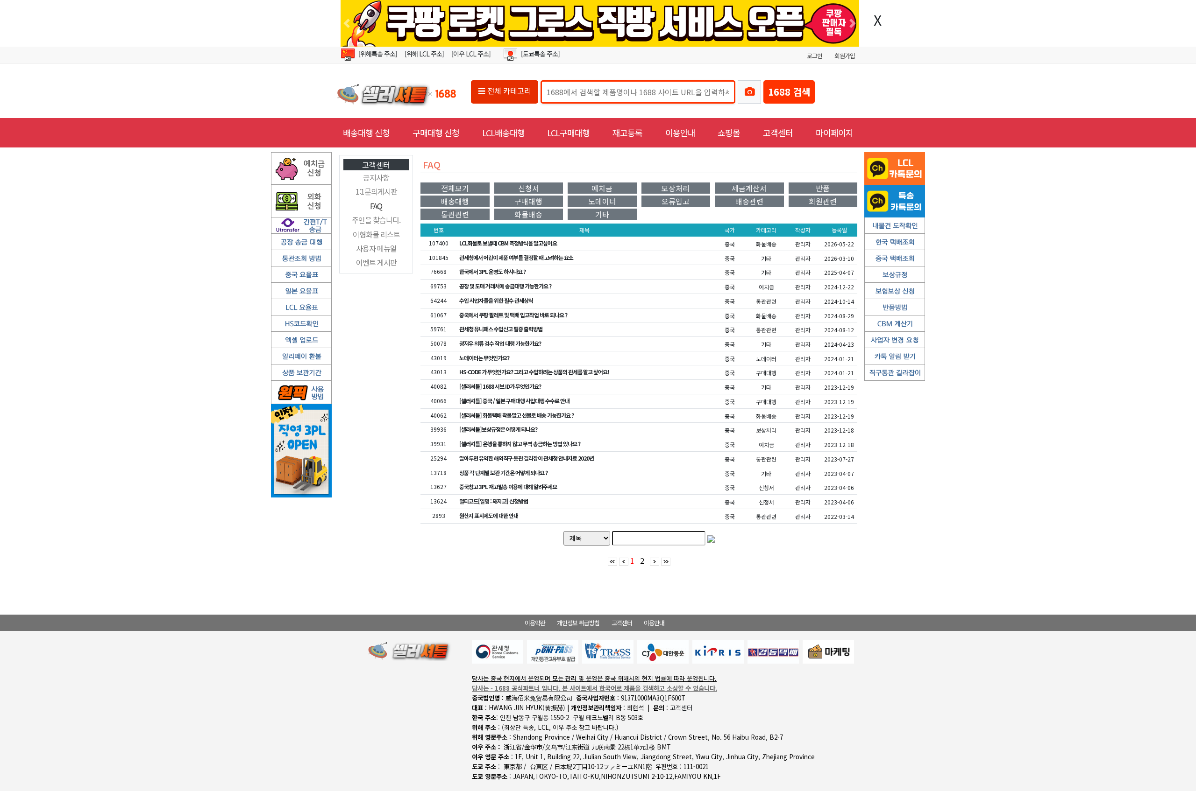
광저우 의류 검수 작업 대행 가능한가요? (500, 343)
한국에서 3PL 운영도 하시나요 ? (492, 271)
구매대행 (528, 201)
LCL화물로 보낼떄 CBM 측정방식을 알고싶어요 (508, 243)
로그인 (814, 55)
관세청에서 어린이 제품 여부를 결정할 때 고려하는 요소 (516, 257)
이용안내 (680, 132)
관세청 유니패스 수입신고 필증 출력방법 (500, 329)
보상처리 (676, 188)
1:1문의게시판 (376, 191)
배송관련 (749, 201)
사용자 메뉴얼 (376, 248)
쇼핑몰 (729, 132)
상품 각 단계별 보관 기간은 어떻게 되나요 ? (503, 472)
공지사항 (376, 177)
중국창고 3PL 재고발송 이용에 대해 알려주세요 (508, 486)
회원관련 (823, 201)
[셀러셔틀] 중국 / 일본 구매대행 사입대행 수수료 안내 (514, 401)
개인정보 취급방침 (578, 622)
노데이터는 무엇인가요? (484, 358)
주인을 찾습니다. (376, 219)
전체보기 (455, 188)
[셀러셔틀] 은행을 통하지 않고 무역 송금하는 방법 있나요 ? (519, 444)
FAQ (376, 205)
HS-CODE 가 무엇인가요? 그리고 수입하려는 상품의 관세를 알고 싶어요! (534, 372)
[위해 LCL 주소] (424, 53)
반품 (823, 188)
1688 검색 (789, 91)
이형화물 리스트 (376, 234)
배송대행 (455, 201)
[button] (347, 23)
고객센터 (778, 132)
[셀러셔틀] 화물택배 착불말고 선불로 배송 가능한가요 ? (516, 415)
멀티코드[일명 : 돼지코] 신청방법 (493, 501)
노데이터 (602, 201)
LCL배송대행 (503, 132)
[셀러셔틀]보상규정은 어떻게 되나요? (498, 429)
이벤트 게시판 (376, 262)
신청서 (528, 188)
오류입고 (676, 201)
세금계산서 (749, 188)
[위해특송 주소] (377, 53)
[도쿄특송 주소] (540, 53)
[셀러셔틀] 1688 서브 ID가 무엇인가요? (500, 386)
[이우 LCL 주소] (471, 53)
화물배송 (528, 214)
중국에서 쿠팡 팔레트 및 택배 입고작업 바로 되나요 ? (513, 315)
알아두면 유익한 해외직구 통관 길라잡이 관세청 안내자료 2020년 (526, 458)
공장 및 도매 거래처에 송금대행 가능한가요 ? (505, 286)
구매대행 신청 (436, 132)
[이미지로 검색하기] (749, 92)
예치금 (601, 188)
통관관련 (455, 214)
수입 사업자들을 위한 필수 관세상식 (496, 300)
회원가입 (844, 55)
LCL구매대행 (568, 132)
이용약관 (535, 622)
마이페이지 (834, 132)
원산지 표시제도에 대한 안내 (488, 515)
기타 (602, 214)
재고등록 (627, 132)
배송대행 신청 (366, 132)
